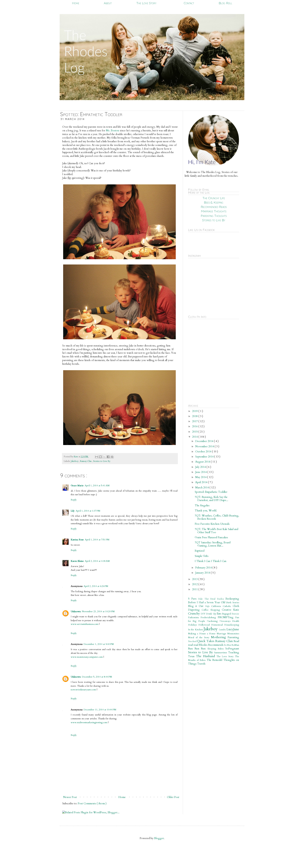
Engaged (227, 613)
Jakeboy (75, 461)
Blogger (159, 838)
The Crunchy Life (213, 198)
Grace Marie (77, 485)
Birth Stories (232, 602)
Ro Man (228, 645)
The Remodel (215, 660)
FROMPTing (226, 617)
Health (235, 621)
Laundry (222, 629)
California (217, 606)
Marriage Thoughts (213, 211)
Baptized (199, 550)
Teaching (233, 652)
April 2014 (201, 482)
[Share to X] (104, 457)
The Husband (206, 656)
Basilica (221, 598)
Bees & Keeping (213, 202)
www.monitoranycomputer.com (87, 657)
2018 (195, 416)
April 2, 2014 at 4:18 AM (97, 561)
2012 (195, 584)
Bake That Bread (207, 598)
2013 (195, 579)
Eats (219, 613)
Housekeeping (231, 624)
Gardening (213, 621)
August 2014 (203, 461)
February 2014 (204, 567)
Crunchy (194, 613)
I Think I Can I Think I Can (210, 561)
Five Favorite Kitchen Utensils (212, 524)
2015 (195, 431)
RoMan (235, 645)
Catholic (228, 606)
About (108, 3)
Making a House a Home (202, 633)
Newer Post (70, 797)
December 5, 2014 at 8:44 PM (97, 676)
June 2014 (201, 472)
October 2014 (203, 451)
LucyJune (232, 629)
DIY (203, 613)
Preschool (192, 641)
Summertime (221, 652)
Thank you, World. (206, 510)
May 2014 (201, 477)
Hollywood (204, 624)
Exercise (235, 613)
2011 (195, 589)
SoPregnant (232, 648)
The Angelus (202, 505)
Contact (189, 3)
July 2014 (201, 467)
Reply (74, 499)
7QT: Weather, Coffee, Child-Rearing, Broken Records (217, 517)
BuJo (208, 606)
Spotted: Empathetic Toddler (211, 492)
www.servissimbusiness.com (85, 624)
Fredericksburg (209, 617)
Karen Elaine (77, 561)
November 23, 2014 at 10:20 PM (98, 611)
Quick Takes (206, 641)
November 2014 (205, 446)
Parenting (233, 637)
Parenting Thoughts (214, 216)
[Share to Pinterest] (112, 457)
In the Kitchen (196, 629)
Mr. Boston (112, 130)
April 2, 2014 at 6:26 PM (96, 586)
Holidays (193, 624)
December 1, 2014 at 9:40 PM (99, 644)
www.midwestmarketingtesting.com (89, 722)
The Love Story (146, 3)
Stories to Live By (101, 461)
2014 (195, 437)
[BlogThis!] (100, 457)
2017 (195, 421)
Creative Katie (230, 609)
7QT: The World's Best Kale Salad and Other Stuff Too (216, 530)
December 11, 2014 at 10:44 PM (100, 709)
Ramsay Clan (86, 461)
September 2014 (204, 456)
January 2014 (203, 572)
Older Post (173, 797)
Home (75, 3)
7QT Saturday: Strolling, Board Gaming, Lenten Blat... (212, 544)
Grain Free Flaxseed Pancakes (211, 537)
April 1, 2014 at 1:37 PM (88, 510)
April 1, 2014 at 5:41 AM (97, 485)
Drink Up (211, 613)
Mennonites (233, 633)
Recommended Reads (214, 207)
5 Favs (193, 598)
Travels (201, 663)
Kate (76, 456)
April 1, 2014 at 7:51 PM (97, 539)
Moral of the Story (199, 637)
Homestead (217, 624)
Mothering (219, 637)
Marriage (222, 633)
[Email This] (96, 457)
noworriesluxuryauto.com (83, 689)
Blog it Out (196, 606)
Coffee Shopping (212, 609)
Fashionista (194, 617)
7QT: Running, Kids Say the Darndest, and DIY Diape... (211, 498)
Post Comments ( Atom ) (92, 803)
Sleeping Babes (216, 648)
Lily (73, 510)
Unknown (76, 611)
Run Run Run (197, 648)
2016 (195, 426)
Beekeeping (232, 598)
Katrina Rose (77, 539)
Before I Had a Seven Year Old (207, 602)
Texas (192, 656)
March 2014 (202, 487)
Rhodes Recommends (211, 645)
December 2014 (204, 441)
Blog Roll (225, 3)
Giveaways (226, 621)
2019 (195, 411)
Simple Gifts (201, 556)
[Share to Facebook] (108, 457)
